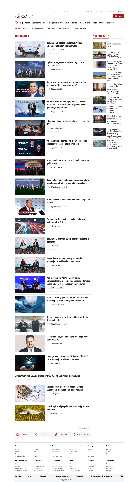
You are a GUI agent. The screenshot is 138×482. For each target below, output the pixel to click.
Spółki (108, 451)
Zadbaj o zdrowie (80, 29)
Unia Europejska (20, 456)
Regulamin (79, 476)
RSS (121, 476)
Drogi (89, 451)
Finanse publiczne (39, 466)
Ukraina (17, 451)
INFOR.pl (57, 11)
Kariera (54, 454)
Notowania (110, 446)
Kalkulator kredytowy (58, 470)
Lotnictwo (91, 456)
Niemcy (17, 454)
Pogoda (90, 470)
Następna (83, 428)
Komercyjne (73, 454)
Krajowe (17, 464)
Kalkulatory (56, 460)
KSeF (35, 454)
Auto (89, 468)
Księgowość (73, 468)
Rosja (17, 449)
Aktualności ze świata (21, 470)
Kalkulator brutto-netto (58, 464)
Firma (35, 451)
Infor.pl (72, 460)
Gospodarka (38, 460)
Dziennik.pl (92, 460)
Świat (17, 446)
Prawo (72, 464)
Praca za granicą (57, 456)
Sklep (121, 11)
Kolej (89, 454)
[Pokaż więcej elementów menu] (122, 23)
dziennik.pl (66, 11)
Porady (108, 470)
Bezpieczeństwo (21, 460)
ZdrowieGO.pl (88, 11)
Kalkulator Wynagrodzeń (59, 466)
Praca (54, 446)
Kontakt (18, 476)
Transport (91, 446)
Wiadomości (91, 464)
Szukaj (120, 16)
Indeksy (108, 449)
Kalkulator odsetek (57, 468)
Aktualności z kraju (20, 468)
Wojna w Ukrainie (64, 29)
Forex (108, 454)
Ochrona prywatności (61, 476)
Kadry (71, 466)
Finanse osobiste (37, 29)
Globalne (17, 466)
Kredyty (36, 468)
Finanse (36, 456)
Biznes (36, 446)
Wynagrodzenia (56, 451)
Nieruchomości (75, 446)
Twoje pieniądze (38, 470)
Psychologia (109, 468)
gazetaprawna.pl (110, 11)
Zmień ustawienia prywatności (101, 476)
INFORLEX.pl (77, 11)
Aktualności (37, 449)
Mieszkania (73, 451)
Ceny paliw (50, 29)
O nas (30, 476)
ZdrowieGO (110, 460)
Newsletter (99, 11)
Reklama (43, 476)
